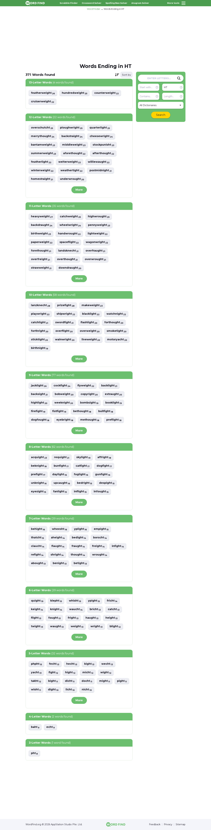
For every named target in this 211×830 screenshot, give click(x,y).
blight (115, 626)
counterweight (106, 93)
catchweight (70, 216)
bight (53, 681)
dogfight (104, 466)
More (79, 189)
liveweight (91, 339)
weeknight (63, 402)
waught (57, 626)
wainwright (65, 339)
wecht (107, 664)
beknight (39, 466)
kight (89, 664)
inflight (80, 491)
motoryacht (117, 339)
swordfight (64, 322)
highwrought (98, 216)
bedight (79, 537)
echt (50, 727)
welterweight (69, 162)
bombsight (89, 402)
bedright (84, 483)
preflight (113, 420)
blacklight (90, 314)
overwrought (95, 259)
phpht (36, 664)
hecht (71, 664)
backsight (39, 394)
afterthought (103, 153)
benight (60, 563)
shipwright (66, 314)
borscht (100, 537)
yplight (80, 529)
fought (54, 618)
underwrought (72, 179)
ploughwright (71, 127)
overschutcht (42, 127)
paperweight (41, 242)
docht (87, 681)
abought (38, 563)
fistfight (59, 411)
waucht (76, 609)
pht (34, 753)
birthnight (39, 348)
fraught (78, 546)
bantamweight (43, 145)
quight (37, 601)
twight (37, 626)
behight (38, 529)
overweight (90, 331)
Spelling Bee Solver (116, 3)
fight (53, 672)
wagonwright (97, 242)
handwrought (69, 233)
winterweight (42, 170)
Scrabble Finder (69, 3)
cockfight (62, 385)
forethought (41, 250)
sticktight (39, 339)
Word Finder (93, 9)
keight (37, 609)
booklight (113, 402)
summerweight (43, 153)
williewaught (98, 162)
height (112, 618)
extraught (113, 394)
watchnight (116, 314)
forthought (113, 322)
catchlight (39, 322)
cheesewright (101, 136)
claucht (37, 546)
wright (96, 626)
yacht (36, 672)
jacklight (38, 385)
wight (105, 672)
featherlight (41, 162)
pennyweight (99, 225)
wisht (36, 689)
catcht (114, 609)
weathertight (71, 170)
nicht (87, 689)
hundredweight (74, 93)
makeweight (92, 305)
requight (61, 457)
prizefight (66, 305)
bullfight (105, 411)
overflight (64, 331)
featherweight (43, 93)
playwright (40, 314)
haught (92, 618)
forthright (39, 331)
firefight (38, 411)
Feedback (154, 824)
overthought (67, 259)
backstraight (72, 136)
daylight (59, 474)
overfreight (40, 259)
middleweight (74, 145)
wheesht (59, 529)
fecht (54, 664)
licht (70, 689)
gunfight (102, 474)
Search (160, 114)
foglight (81, 474)
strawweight (41, 268)
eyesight (38, 491)
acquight (39, 457)
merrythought (42, 136)
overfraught (95, 250)
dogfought (40, 420)
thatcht (37, 537)
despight (106, 483)
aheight (58, 537)
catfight (83, 466)
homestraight (42, 179)
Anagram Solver (140, 3)
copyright (89, 394)
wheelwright (70, 225)
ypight (94, 601)
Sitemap (180, 824)
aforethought (74, 153)
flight (36, 618)
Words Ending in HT (114, 9)
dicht (70, 681)
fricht (112, 601)
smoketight (116, 331)
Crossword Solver (91, 3)
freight (98, 546)
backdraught (41, 225)
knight (56, 609)
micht (87, 672)
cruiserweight (42, 101)
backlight (109, 385)
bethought (82, 411)
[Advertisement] (105, 36)
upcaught (62, 483)
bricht (95, 609)
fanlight (60, 491)
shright (57, 554)
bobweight (64, 394)
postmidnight (101, 170)
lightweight (97, 233)
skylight (83, 457)
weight (77, 626)
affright (104, 457)
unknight (38, 483)
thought (78, 554)
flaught (57, 546)
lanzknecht (40, 305)
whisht (75, 601)
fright (73, 618)
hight (70, 672)
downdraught (70, 268)
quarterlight (100, 127)
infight (118, 546)
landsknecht (68, 250)
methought (89, 420)
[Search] (179, 78)
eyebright (64, 420)
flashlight (89, 322)
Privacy (168, 824)
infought (101, 491)
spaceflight (69, 242)
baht (35, 727)
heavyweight (42, 216)
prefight (38, 474)
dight (53, 689)
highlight (39, 402)
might (104, 681)
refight (37, 554)
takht (36, 681)
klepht (56, 601)
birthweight (41, 233)
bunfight (61, 466)
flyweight (85, 385)
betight (80, 563)
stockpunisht (103, 145)
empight (101, 529)
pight (122, 681)
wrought (99, 554)
